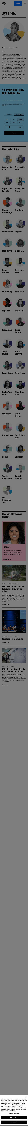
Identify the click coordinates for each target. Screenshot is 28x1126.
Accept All (14, 1122)
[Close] (26, 1097)
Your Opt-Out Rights (14, 1113)
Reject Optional (14, 1117)
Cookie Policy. (11, 1110)
